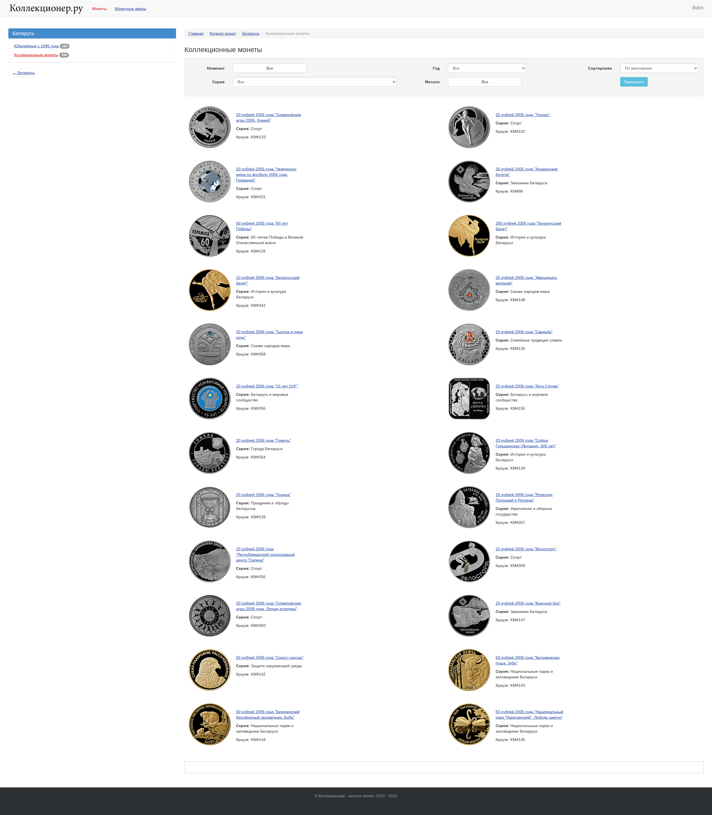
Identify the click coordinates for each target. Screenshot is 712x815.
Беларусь (250, 33)
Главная (196, 33)
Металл (432, 82)
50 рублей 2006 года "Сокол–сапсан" (270, 657)
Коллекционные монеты (36, 55)
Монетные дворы (130, 8)
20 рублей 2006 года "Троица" (263, 494)
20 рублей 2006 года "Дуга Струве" (527, 386)
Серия (218, 82)
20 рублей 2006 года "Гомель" (263, 440)
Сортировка (600, 68)
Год (436, 68)
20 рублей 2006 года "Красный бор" (528, 603)
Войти (698, 7)
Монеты (99, 8)
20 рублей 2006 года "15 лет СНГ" (267, 386)
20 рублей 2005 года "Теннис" (523, 114)
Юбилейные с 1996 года (37, 46)
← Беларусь (24, 72)
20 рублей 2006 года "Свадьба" (524, 332)
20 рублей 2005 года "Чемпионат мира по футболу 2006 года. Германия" (266, 174)
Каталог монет (223, 33)
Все (269, 68)
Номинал (215, 68)
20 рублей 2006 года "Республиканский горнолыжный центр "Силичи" (265, 554)
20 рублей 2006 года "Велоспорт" (526, 549)
